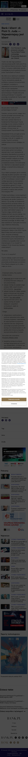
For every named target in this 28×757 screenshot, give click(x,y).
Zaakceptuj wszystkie (14, 399)
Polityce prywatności (21, 363)
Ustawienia (14, 403)
